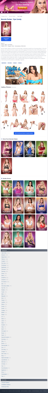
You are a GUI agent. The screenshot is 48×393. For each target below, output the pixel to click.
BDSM (3, 312)
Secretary (4, 339)
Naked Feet (4, 257)
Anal (2, 298)
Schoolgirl (4, 331)
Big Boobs (4, 267)
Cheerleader (4, 374)
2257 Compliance (24, 390)
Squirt (3, 335)
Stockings (4, 265)
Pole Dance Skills (5, 285)
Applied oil (4, 370)
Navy (3, 355)
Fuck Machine (5, 368)
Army (3, 372)
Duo (2, 347)
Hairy (3, 326)
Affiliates (44, 390)
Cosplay (3, 310)
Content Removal (35, 390)
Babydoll (3, 296)
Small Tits (4, 277)
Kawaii (3, 314)
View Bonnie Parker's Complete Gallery (25, 133)
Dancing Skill (4, 345)
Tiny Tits (3, 287)
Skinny (3, 304)
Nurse (3, 333)
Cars (2, 376)
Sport (3, 329)
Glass (3, 322)
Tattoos (3, 259)
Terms (41, 390)
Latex (3, 320)
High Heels (4, 253)
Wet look (3, 361)
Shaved (3, 255)
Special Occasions (5, 337)
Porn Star (4, 263)
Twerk (3, 292)
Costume (4, 279)
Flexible (3, 289)
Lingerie (3, 261)
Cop (2, 366)
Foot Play (4, 349)
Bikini (3, 294)
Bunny (3, 343)
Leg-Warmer (4, 359)
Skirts (3, 275)
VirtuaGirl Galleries (5, 382)
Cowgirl (3, 351)
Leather (3, 302)
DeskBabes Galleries (6, 384)
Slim (2, 283)
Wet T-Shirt (4, 353)
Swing (3, 306)
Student (3, 324)
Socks (3, 308)
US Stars (3, 363)
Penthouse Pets (5, 386)
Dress (3, 273)
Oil (2, 316)
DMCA (30, 390)
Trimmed (4, 269)
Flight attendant (5, 357)
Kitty (3, 341)
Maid (3, 318)
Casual (3, 300)
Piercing (3, 271)
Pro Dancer (4, 281)
